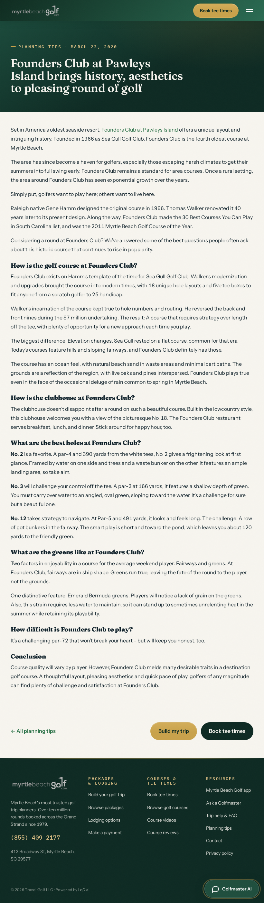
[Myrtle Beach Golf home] (36, 11)
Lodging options (104, 820)
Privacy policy (219, 853)
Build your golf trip (106, 794)
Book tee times (216, 11)
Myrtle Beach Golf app (228, 790)
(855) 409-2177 (35, 837)
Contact (214, 840)
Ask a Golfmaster (223, 803)
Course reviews (163, 832)
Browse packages (106, 807)
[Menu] (249, 11)
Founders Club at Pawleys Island (139, 129)
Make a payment (105, 832)
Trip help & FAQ (221, 815)
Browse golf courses (167, 807)
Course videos (161, 820)
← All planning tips (33, 731)
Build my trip (173, 731)
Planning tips (39, 46)
